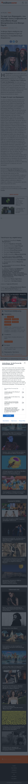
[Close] (25, 363)
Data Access (14, 420)
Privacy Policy (22, 420)
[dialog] (14, 392)
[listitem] (14, 389)
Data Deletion (6, 420)
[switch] (22, 392)
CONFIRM (8, 415)
